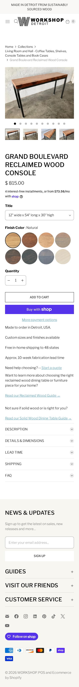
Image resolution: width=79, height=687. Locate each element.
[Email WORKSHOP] (9, 616)
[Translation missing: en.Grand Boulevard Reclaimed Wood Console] (12, 134)
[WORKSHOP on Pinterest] (46, 616)
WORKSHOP (27, 673)
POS (41, 673)
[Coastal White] (63, 257)
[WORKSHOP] (39, 21)
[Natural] (13, 240)
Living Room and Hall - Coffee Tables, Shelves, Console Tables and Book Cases (36, 53)
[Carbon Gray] (29, 257)
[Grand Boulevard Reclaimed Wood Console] (39, 93)
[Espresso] (13, 257)
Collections (25, 46)
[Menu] (7, 21)
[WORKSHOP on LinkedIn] (37, 616)
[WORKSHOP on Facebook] (19, 616)
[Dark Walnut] (29, 240)
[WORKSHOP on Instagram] (28, 616)
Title (8, 206)
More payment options (39, 320)
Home (9, 46)
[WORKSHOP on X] (65, 616)
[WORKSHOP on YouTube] (9, 625)
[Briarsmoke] (63, 240)
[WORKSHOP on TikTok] (56, 616)
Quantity (12, 271)
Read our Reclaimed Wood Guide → (32, 396)
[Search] (16, 21)
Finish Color (14, 228)
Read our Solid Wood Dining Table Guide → (38, 418)
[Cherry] (46, 240)
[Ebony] (46, 257)
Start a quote (52, 368)
